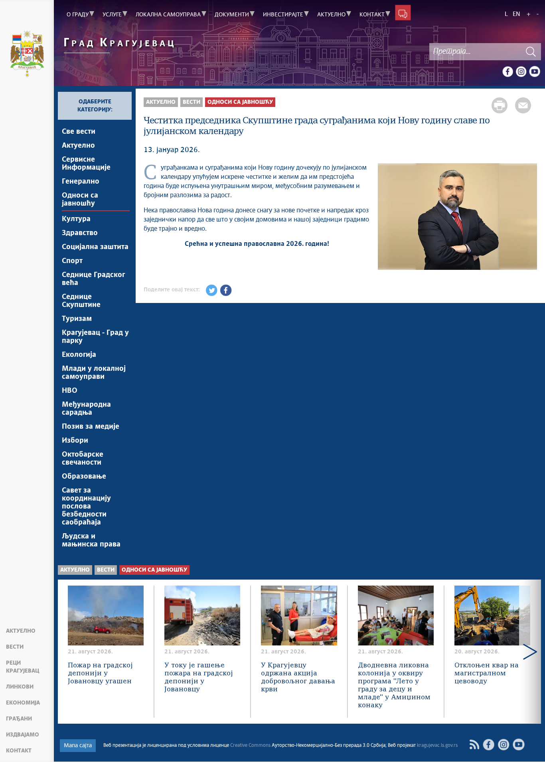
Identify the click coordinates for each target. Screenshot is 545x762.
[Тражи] (531, 51)
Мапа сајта (78, 745)
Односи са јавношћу (80, 199)
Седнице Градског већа (93, 279)
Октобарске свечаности (82, 458)
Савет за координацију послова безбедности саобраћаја (86, 506)
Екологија (79, 354)
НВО (69, 390)
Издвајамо (22, 735)
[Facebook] (507, 71)
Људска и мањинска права (91, 540)
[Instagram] (521, 71)
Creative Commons (250, 745)
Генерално (80, 181)
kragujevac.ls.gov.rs (437, 745)
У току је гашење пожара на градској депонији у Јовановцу (198, 677)
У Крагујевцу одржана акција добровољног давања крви (298, 677)
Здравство (80, 233)
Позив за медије (90, 426)
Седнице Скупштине (81, 301)
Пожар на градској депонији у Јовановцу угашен (100, 673)
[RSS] (474, 745)
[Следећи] (527, 218)
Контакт (19, 751)
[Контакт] (403, 12)
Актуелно (21, 631)
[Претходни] (388, 218)
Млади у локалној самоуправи (94, 372)
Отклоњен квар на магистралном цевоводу (486, 673)
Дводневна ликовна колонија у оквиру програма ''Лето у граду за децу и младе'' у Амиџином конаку (394, 685)
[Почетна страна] (27, 55)
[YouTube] (534, 71)
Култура (76, 219)
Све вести (78, 131)
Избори (75, 440)
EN (516, 14)
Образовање (84, 476)
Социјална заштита (95, 247)
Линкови (20, 687)
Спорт (72, 261)
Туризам (77, 319)
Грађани (19, 719)
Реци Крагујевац (22, 667)
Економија (23, 703)
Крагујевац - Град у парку (95, 336)
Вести (15, 647)
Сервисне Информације (86, 163)
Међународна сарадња (86, 408)
